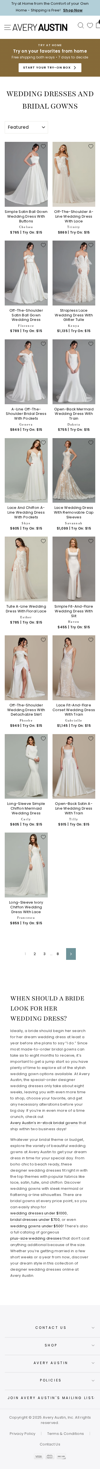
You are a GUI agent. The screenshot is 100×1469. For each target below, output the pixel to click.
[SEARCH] (81, 25)
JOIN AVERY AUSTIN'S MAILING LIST (51, 1397)
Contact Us (51, 1327)
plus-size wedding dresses (36, 1238)
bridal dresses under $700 (35, 1219)
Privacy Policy (23, 1433)
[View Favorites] (90, 25)
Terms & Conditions (65, 1433)
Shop (51, 1345)
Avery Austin (51, 1362)
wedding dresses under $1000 (38, 1213)
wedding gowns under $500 (36, 1226)
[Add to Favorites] (43, 146)
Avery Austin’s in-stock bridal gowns (44, 1122)
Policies (51, 1380)
